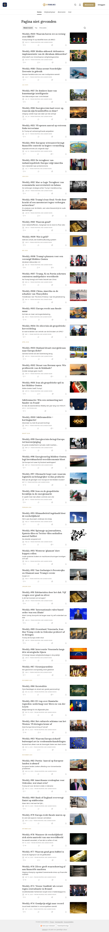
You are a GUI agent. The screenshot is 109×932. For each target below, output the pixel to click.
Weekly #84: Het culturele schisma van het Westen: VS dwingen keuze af (44, 722)
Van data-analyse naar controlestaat (35, 96)
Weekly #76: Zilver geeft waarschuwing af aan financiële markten (43, 868)
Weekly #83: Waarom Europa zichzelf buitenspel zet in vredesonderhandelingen (44, 740)
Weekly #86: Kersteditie (34, 686)
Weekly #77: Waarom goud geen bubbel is (43, 851)
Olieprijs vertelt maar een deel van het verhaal (39, 114)
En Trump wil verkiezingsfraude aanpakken (38, 131)
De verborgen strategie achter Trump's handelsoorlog (41, 188)
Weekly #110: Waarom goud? (36, 222)
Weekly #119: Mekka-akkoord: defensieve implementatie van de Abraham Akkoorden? (44, 52)
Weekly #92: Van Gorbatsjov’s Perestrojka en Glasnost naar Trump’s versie (43, 571)
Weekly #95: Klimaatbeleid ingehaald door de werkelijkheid (44, 514)
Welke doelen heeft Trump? (32, 388)
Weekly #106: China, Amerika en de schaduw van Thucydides (40, 292)
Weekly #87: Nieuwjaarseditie (37, 666)
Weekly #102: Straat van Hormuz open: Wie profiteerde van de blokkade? (44, 366)
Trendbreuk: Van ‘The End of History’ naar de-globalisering (43, 297)
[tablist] (35, 28)
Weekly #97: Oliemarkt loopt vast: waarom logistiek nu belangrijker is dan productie (44, 475)
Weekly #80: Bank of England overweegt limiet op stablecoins (43, 799)
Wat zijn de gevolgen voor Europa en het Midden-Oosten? (43, 480)
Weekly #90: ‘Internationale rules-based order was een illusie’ (42, 611)
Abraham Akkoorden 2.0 (31, 262)
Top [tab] (36, 28)
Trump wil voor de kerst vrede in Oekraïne (37, 786)
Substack (44, 930)
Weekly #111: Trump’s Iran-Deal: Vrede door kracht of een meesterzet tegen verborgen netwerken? (44, 202)
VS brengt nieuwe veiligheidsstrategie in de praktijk (41, 655)
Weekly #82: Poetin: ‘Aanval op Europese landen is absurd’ (42, 762)
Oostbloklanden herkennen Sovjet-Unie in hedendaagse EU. (44, 892)
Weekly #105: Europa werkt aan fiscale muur (41, 310)
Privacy (52, 922)
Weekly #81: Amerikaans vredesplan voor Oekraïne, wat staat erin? (43, 781)
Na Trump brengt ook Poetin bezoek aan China (39, 279)
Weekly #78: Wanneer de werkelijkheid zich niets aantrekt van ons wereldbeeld (42, 836)
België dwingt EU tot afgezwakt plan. (35, 709)
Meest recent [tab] (28, 28)
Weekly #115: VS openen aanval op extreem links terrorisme (44, 127)
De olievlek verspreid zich (31, 539)
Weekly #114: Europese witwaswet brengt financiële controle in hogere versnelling (43, 144)
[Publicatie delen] (80, 5)
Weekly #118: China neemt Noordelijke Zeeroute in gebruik (42, 70)
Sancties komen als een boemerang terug (37, 353)
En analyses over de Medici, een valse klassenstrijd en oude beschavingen (44, 209)
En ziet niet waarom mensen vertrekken (36, 818)
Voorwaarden (59, 922)
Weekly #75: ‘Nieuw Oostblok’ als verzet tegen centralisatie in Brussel (42, 887)
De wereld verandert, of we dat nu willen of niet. (39, 840)
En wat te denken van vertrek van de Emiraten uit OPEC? (42, 331)
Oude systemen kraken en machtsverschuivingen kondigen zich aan (44, 557)
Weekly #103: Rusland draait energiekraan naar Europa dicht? (44, 349)
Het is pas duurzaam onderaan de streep (37, 519)
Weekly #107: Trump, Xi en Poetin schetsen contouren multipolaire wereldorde (44, 275)
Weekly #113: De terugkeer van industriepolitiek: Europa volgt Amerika (42, 161)
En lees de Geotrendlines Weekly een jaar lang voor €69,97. (44, 406)
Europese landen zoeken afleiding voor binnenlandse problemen (41, 767)
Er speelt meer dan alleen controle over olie (38, 497)
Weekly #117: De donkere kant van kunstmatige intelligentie (39, 92)
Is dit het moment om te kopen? (34, 598)
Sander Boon (48, 42)
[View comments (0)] (38, 45)
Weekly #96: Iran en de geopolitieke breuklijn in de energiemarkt (40, 492)
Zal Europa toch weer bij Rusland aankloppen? (39, 462)
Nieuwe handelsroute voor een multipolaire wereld (41, 74)
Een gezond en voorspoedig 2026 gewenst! (38, 670)
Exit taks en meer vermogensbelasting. (36, 314)
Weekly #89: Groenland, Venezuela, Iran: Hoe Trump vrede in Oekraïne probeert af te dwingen (43, 632)
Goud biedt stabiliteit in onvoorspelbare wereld (39, 906)
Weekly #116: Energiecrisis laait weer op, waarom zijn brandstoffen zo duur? (43, 109)
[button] (39, 12)
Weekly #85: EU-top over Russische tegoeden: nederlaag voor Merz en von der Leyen (43, 704)
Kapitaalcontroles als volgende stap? (35, 148)
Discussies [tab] (42, 28)
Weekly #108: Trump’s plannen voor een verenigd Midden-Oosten (42, 257)
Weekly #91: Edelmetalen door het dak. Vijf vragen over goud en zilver (44, 593)
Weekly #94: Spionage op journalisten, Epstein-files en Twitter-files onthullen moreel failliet (42, 533)
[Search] (75, 5)
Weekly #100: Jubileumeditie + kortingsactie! (37, 418)
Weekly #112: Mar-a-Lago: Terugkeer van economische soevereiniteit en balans (43, 183)
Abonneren (89, 5)
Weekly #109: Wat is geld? (35, 236)
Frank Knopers (36, 42)
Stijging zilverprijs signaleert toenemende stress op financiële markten (44, 873)
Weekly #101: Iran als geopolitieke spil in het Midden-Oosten (43, 384)
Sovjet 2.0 (25, 576)
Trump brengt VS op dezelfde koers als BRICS (38, 39)
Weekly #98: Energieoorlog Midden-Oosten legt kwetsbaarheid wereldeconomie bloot (44, 458)
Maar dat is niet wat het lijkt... (33, 803)
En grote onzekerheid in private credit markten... (40, 445)
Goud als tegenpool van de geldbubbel (36, 855)
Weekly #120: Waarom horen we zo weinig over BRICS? (43, 35)
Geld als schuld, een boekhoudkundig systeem (39, 240)
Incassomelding (68, 922)
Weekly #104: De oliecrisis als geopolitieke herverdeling (44, 327)
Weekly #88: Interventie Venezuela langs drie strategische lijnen (43, 650)
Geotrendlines (32, 408)
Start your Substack (48, 926)
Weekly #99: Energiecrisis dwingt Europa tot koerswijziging (43, 440)
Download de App (63, 926)
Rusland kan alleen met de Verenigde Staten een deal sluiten (44, 744)
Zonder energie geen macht (32, 371)
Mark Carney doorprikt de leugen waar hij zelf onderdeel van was (44, 616)
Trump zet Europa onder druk (33, 638)
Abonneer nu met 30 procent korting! (36, 423)
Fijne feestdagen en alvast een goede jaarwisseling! (41, 689)
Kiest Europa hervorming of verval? (35, 727)
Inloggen (101, 5)
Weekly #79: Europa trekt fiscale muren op (43, 815)
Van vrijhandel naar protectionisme (35, 166)
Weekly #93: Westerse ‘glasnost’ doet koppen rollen (41, 552)
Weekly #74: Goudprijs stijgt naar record (43, 903)
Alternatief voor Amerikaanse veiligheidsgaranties (40, 57)
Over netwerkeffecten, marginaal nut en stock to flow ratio (43, 225)
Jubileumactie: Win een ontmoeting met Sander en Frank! (42, 401)
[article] (54, 39)
